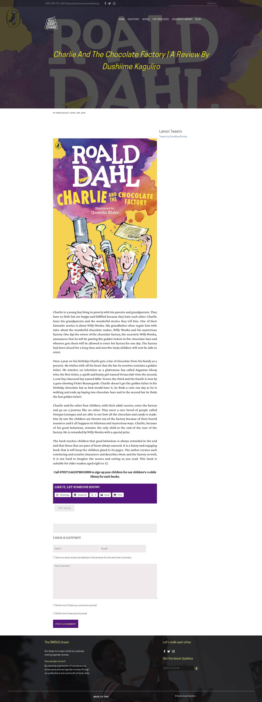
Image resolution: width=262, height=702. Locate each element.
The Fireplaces (160, 19)
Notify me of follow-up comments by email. (76, 605)
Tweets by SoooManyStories (173, 137)
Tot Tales (64, 508)
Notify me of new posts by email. (71, 614)
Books (145, 19)
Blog (198, 19)
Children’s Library (182, 19)
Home (122, 19)
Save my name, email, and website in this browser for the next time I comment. (93, 558)
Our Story (133, 19)
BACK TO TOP (101, 696)
